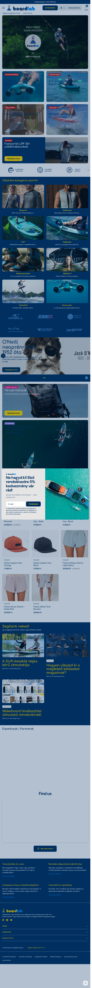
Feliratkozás (33, 504)
